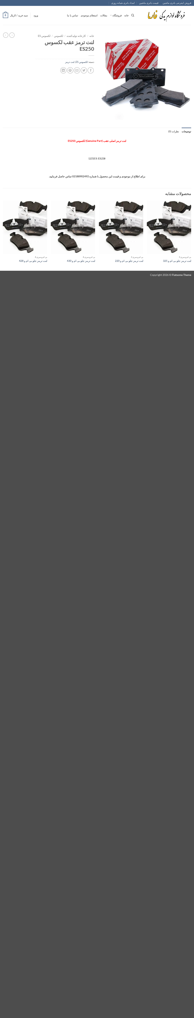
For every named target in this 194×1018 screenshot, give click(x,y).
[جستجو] (132, 15)
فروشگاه (117, 15)
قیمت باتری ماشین (148, 2)
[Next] (3, 235)
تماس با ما (72, 15)
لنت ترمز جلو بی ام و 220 (129, 260)
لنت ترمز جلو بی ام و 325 (177, 260)
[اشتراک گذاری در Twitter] (84, 70)
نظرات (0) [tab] (173, 131)
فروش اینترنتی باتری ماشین (177, 2)
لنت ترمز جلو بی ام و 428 (33, 260)
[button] (36, 15)
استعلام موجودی (89, 15)
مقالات (103, 15)
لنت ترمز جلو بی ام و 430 (81, 260)
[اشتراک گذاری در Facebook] (91, 70)
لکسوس (58, 35)
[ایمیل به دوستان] (77, 70)
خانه (126, 15)
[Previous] (191, 235)
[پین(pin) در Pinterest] (70, 70)
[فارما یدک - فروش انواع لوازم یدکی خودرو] (165, 15)
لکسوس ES (44, 35)
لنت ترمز (69, 61)
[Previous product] (5, 35)
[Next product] (12, 35)
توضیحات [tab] (186, 131)
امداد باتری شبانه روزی (123, 2)
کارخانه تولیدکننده (76, 35)
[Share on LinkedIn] (63, 70)
